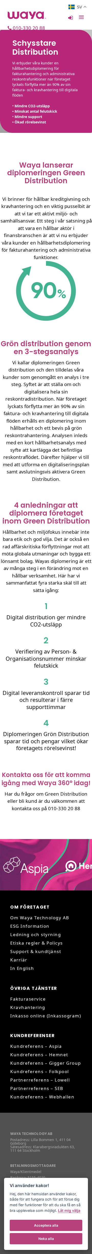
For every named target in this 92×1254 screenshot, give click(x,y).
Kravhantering (27, 1007)
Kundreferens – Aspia (36, 1046)
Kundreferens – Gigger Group (45, 1063)
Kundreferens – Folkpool (39, 1071)
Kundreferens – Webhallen (42, 1097)
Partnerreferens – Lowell (40, 1080)
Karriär (18, 960)
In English (22, 968)
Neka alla (46, 1239)
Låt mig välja (69, 1210)
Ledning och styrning (35, 934)
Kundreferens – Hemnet (39, 1055)
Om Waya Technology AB (39, 918)
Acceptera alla (46, 1225)
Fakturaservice (28, 999)
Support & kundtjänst (35, 951)
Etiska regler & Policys (36, 943)
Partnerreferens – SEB (36, 1088)
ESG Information (30, 926)
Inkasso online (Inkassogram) (45, 1016)
